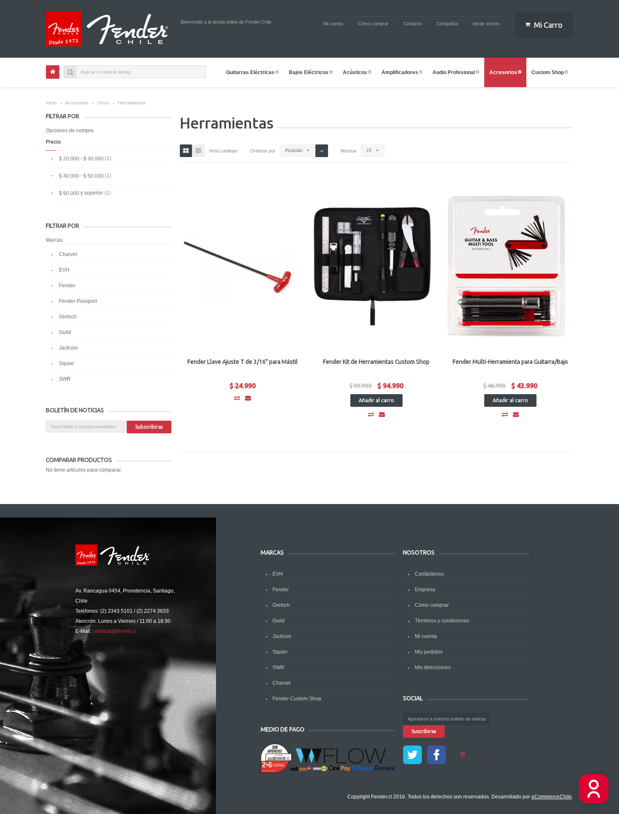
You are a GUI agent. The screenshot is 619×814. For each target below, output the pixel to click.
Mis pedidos (429, 652)
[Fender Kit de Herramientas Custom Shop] (372, 266)
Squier (66, 363)
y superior (81, 193)
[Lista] (198, 150)
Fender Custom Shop (296, 699)
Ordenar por (262, 150)
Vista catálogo (223, 150)
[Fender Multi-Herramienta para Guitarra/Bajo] (506, 266)
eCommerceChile (551, 797)
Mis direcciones (433, 667)
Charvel (68, 254)
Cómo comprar (432, 605)
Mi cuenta (426, 636)
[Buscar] (70, 72)
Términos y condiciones (442, 621)
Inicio (51, 102)
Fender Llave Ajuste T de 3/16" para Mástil (242, 361)
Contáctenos (429, 574)
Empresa (425, 589)
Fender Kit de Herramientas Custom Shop (376, 361)
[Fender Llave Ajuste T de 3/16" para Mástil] (238, 266)
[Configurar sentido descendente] (321, 150)
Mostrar (349, 150)
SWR (65, 379)
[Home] (52, 72)
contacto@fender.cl (114, 631)
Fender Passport (78, 301)
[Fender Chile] (109, 28)
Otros (103, 102)
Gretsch (68, 317)
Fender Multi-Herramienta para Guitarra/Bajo (510, 361)
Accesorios (76, 102)
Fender (67, 285)
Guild (65, 332)
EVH (64, 270)
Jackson (68, 348)
